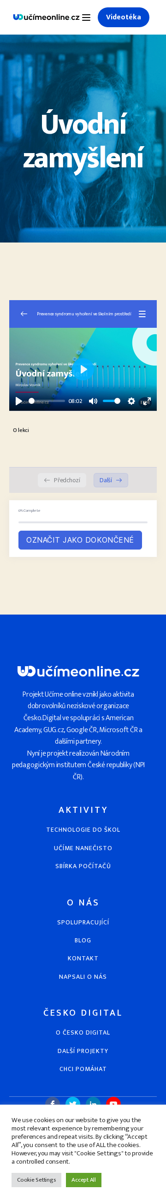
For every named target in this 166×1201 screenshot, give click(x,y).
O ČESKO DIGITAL (83, 1032)
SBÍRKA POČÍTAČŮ (83, 866)
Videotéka (123, 17)
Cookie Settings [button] (36, 1180)
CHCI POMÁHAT (83, 1068)
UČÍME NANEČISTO (83, 848)
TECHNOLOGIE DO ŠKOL (83, 829)
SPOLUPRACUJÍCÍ (83, 922)
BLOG (83, 940)
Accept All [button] (83, 1180)
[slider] (47, 400)
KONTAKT (83, 958)
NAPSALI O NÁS (83, 976)
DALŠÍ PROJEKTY (83, 1050)
